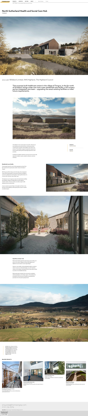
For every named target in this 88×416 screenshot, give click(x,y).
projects (14, 1)
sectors (26, 1)
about (32, 1)
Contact (47, 1)
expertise (21, 1)
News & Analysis (40, 1)
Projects (16, 3)
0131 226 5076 (8, 407)
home (13, 3)
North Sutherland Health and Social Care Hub (25, 3)
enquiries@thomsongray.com (14, 405)
